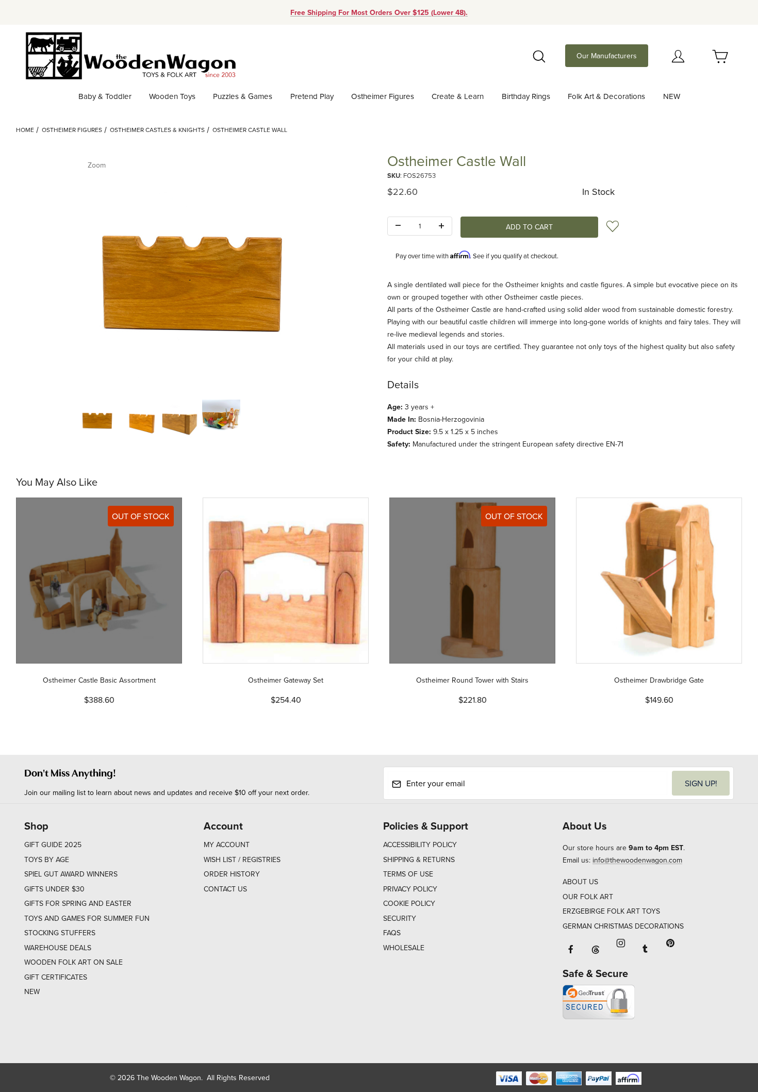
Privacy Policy (410, 889)
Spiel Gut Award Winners (71, 874)
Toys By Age (46, 859)
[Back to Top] (726, 1028)
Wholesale (403, 947)
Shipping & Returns (419, 859)
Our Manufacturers (606, 56)
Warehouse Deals (57, 947)
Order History (232, 874)
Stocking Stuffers (59, 933)
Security (399, 918)
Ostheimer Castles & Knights (157, 129)
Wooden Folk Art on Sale (73, 962)
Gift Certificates (55, 977)
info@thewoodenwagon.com (637, 860)
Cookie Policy (409, 903)
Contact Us (225, 889)
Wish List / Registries (242, 859)
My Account (227, 844)
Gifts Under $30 (54, 889)
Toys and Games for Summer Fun (87, 918)
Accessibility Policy (420, 844)
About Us (580, 881)
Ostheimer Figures (72, 129)
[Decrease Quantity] (398, 226)
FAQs (392, 933)
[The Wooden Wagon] (130, 54)
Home (25, 129)
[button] (97, 419)
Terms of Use (408, 874)
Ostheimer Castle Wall (249, 129)
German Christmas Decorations (623, 926)
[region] (193, 418)
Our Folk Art (588, 896)
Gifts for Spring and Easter (77, 903)
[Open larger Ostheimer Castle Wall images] (193, 271)
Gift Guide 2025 (52, 844)
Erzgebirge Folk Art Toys (611, 911)
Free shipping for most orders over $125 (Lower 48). (379, 12)
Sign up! (701, 783)
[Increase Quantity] (441, 226)
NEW (32, 991)
